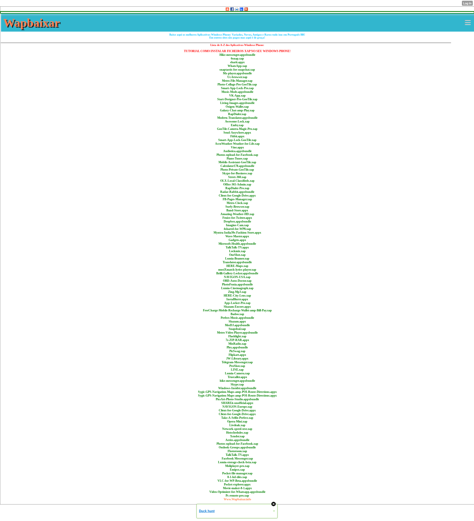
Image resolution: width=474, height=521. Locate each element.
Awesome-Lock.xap (237, 121)
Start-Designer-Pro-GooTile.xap (237, 99)
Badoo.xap (237, 314)
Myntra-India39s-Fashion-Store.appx (237, 232)
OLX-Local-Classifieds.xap (237, 180)
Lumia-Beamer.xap (237, 258)
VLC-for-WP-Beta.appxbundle (237, 480)
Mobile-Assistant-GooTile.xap (237, 162)
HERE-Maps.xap (237, 266)
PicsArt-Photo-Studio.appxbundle (237, 399)
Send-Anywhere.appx (237, 132)
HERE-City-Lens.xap (237, 295)
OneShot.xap (237, 255)
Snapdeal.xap (237, 329)
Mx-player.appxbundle (237, 73)
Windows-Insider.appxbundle (237, 388)
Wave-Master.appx (237, 236)
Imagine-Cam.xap (237, 225)
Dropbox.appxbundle (237, 221)
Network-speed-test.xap (237, 429)
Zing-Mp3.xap (237, 292)
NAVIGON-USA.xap (237, 277)
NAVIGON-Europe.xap (237, 406)
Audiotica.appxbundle (237, 151)
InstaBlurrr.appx (237, 299)
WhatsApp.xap (237, 66)
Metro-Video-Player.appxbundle (237, 332)
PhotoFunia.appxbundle (237, 284)
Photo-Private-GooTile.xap (237, 169)
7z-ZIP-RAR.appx (237, 340)
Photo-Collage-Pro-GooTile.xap (237, 84)
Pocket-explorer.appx (237, 484)
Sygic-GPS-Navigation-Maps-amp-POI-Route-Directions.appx (237, 392)
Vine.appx (237, 147)
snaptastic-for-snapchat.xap (237, 69)
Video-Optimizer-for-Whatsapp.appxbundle (237, 492)
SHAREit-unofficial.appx (237, 403)
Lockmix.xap (237, 251)
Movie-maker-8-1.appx (237, 488)
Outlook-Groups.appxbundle (237, 447)
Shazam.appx (237, 321)
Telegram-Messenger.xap (237, 362)
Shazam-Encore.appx (237, 306)
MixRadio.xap (237, 343)
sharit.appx (237, 62)
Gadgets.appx (237, 240)
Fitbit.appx (237, 136)
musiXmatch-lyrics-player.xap (237, 269)
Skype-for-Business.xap (237, 173)
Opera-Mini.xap (237, 421)
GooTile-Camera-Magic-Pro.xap (237, 129)
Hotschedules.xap (237, 432)
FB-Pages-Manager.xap (237, 199)
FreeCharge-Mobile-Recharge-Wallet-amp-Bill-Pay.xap (237, 310)
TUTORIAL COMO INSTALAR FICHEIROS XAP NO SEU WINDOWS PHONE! (237, 51)
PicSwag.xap (237, 351)
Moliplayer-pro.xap (237, 466)
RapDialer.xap (237, 114)
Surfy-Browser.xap (237, 206)
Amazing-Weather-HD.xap (237, 214)
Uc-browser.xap (237, 77)
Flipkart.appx (237, 355)
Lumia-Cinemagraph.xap (237, 288)
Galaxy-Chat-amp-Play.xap (237, 110)
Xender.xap (237, 436)
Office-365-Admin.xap (237, 184)
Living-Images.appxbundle (237, 103)
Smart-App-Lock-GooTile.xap (237, 140)
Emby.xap (237, 125)
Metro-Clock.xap (237, 203)
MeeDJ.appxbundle (237, 325)
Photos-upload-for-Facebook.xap (237, 155)
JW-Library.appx (237, 358)
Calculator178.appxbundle (237, 166)
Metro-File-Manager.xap (237, 80)
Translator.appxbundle (237, 262)
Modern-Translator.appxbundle (237, 118)
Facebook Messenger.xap (237, 458)
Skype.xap (237, 384)
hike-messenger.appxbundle (237, 380)
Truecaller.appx (237, 377)
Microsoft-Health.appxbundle (237, 243)
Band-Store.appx (237, 210)
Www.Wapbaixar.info (237, 499)
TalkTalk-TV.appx (237, 247)
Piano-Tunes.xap (237, 158)
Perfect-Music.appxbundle (237, 318)
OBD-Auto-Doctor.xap (237, 280)
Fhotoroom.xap (237, 451)
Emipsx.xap (237, 469)
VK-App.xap (237, 95)
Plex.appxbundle (237, 347)
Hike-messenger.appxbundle (237, 55)
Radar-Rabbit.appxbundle (237, 192)
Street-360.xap (237, 177)
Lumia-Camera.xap (237, 373)
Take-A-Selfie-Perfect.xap (237, 418)
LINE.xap (237, 369)
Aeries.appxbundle (237, 440)
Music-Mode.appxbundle (237, 92)
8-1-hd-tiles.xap (237, 477)
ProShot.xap (237, 366)
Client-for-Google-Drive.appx (237, 195)
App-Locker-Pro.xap (237, 303)
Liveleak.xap (237, 425)
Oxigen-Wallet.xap (237, 106)
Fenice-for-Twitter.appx (237, 218)
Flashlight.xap (237, 336)
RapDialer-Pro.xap (237, 188)
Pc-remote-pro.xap (237, 495)
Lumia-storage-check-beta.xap (237, 462)
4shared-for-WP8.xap (237, 229)
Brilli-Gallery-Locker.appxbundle (237, 273)
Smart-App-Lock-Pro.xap (237, 88)
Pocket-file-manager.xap (237, 473)
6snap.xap (237, 58)
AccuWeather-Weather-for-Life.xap (237, 143)
